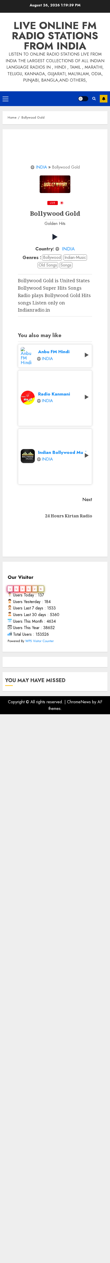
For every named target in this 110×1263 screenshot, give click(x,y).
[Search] (94, 99)
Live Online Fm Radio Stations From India (55, 35)
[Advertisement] (55, 956)
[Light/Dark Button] (83, 98)
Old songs (48, 265)
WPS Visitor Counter (39, 641)
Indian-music (75, 257)
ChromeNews (79, 702)
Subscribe (103, 99)
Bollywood (52, 257)
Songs (66, 265)
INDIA (41, 167)
